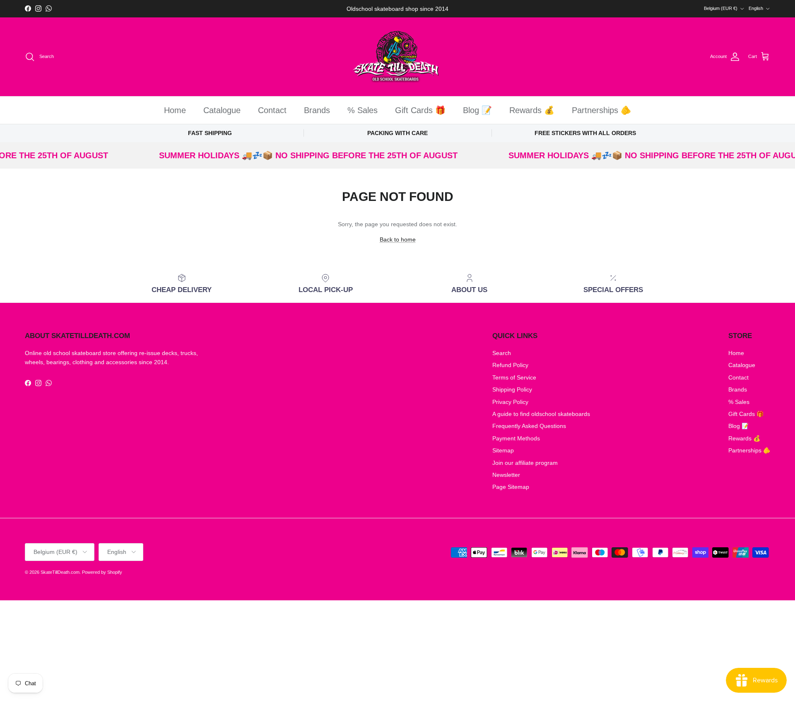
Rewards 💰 (531, 110)
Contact (272, 110)
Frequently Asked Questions (529, 426)
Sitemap (503, 450)
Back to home (398, 239)
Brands (317, 110)
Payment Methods (516, 438)
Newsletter (506, 474)
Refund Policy (510, 365)
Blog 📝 (477, 110)
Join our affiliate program (525, 462)
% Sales (362, 110)
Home (175, 110)
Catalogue (222, 110)
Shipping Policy (512, 389)
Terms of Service (514, 377)
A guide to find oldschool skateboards (541, 414)
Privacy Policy (510, 402)
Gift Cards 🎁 (420, 110)
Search (501, 353)
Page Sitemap (510, 486)
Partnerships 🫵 (601, 110)
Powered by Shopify (102, 572)
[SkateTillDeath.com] (397, 57)
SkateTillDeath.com (60, 572)
